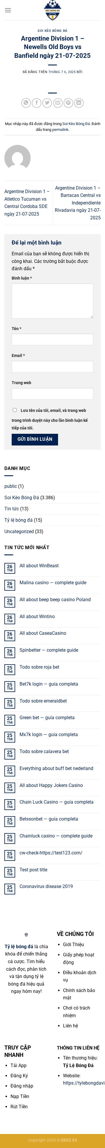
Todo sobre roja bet (39, 667)
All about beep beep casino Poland (55, 599)
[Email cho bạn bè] (58, 103)
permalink (60, 129)
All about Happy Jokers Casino (51, 785)
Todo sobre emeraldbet (43, 701)
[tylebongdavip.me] (52, 10)
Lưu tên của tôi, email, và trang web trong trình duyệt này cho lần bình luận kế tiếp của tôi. (50, 419)
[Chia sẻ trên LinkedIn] (79, 103)
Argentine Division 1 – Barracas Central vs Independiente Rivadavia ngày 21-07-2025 (78, 203)
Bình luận (22, 278)
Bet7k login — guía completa (49, 684)
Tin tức (11, 508)
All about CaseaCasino (43, 633)
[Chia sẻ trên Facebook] (36, 103)
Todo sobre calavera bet (44, 751)
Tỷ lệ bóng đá (18, 520)
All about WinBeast (39, 565)
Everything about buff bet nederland (56, 768)
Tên (16, 328)
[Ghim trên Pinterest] (68, 103)
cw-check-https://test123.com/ (51, 853)
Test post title (33, 870)
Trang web (21, 382)
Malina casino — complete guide (53, 582)
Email (18, 355)
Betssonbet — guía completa (49, 819)
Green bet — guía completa (47, 717)
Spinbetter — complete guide (49, 650)
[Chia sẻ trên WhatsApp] (26, 103)
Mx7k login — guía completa (49, 734)
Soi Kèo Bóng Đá (52, 31)
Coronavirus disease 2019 (46, 886)
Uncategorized (19, 531)
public (10, 486)
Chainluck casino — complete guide (56, 836)
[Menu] (7, 10)
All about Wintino (37, 616)
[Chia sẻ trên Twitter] (47, 103)
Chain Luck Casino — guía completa (57, 802)
